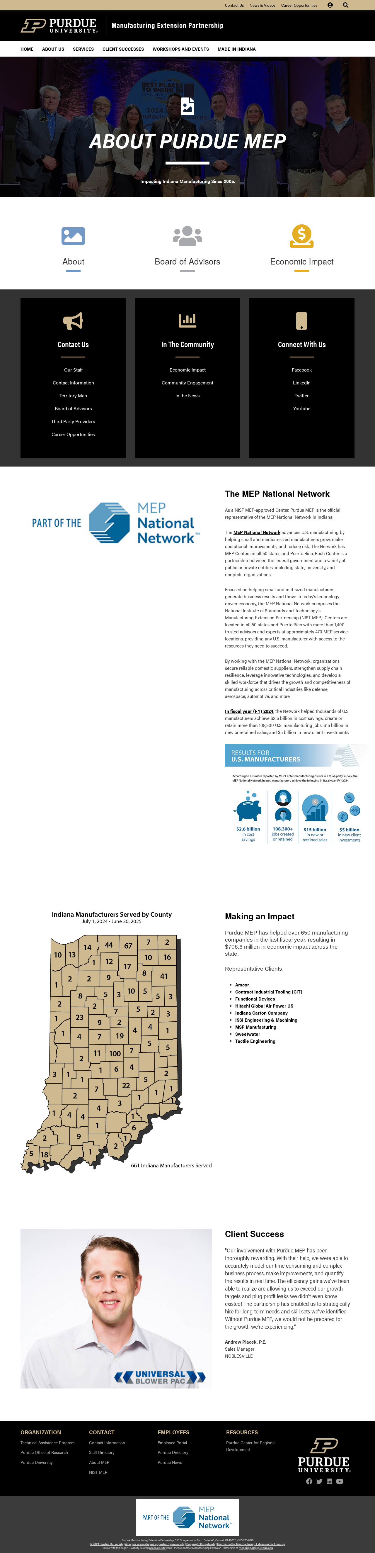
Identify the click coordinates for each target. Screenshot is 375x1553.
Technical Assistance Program (48, 1442)
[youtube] (339, 1481)
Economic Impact (302, 261)
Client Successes (123, 48)
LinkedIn (302, 382)
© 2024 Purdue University (106, 1544)
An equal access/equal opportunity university (155, 1544)
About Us (53, 48)
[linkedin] (329, 1481)
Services (83, 48)
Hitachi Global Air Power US (264, 1005)
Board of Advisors (187, 261)
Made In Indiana (237, 48)
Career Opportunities (299, 5)
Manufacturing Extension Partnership (168, 25)
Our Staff (73, 369)
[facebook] (309, 1481)
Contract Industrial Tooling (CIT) (268, 991)
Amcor (242, 984)
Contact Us (234, 5)
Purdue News (170, 1462)
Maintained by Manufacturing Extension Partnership (251, 1544)
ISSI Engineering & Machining (266, 1019)
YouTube (301, 408)
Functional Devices (255, 998)
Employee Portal (172, 1442)
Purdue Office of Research (44, 1452)
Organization (41, 1431)
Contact (102, 1431)
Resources (242, 1431)
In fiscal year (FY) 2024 (249, 711)
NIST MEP (98, 1472)
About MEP (99, 1462)
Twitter (302, 395)
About (73, 261)
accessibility (157, 1548)
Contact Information (73, 382)
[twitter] (319, 1481)
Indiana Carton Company (261, 1012)
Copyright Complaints (200, 1544)
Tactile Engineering (255, 1040)
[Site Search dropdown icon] (346, 5)
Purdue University (37, 1462)
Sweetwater (247, 1033)
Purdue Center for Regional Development (250, 1446)
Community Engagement (187, 382)
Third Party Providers (73, 421)
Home (27, 48)
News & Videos (262, 5)
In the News (187, 395)
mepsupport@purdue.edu (256, 1548)
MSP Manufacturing (255, 1026)
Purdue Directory (173, 1452)
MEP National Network (256, 532)
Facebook (302, 369)
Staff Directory (102, 1452)
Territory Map (73, 395)
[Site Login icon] (333, 5)
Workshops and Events (181, 48)
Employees (173, 1431)
